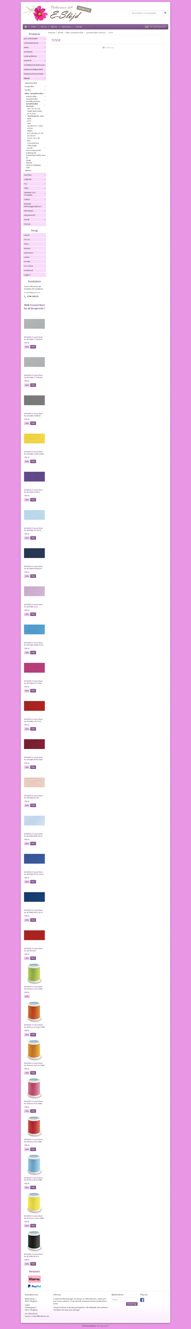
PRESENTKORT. (30, 215)
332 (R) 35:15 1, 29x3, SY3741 (35, 127)
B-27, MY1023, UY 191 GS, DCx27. (35, 134)
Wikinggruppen (103, 1326)
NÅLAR (27, 78)
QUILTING (27, 175)
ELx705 (30, 148)
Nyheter (54, 27)
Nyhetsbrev (66, 27)
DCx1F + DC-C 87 (33, 138)
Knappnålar (29, 86)
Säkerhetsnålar (31, 83)
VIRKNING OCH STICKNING (29, 193)
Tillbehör (28, 170)
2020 (28, 167)
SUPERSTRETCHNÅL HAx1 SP (36, 156)
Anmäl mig (131, 1304)
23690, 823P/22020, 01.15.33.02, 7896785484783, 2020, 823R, (35, 115)
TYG (25, 184)
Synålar (28, 90)
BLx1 (29, 140)
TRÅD (26, 188)
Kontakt (79, 27)
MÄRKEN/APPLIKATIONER (33, 74)
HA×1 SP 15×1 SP (33, 108)
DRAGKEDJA (28, 211)
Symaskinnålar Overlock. (32, 105)
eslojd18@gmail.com (32, 292)
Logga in (27, 275)
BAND (26, 47)
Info (27, 347)
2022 (29, 123)
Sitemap (27, 224)
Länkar (26, 257)
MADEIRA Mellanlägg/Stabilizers (33, 205)
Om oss (44, 27)
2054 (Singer (32, 145)
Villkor (33, 27)
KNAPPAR (27, 60)
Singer (28, 160)
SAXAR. (27, 219)
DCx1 (29, 121)
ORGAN (29, 163)
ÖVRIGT (27, 199)
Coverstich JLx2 (33, 143)
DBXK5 (29, 131)
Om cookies (28, 266)
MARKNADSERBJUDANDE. (33, 69)
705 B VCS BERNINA (33, 165)
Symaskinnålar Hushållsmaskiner (33, 100)
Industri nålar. (31, 96)
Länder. (27, 235)
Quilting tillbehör (30, 56)
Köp (33, 347)
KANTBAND (28, 52)
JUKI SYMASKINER (30, 38)
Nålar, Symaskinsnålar (34, 93)
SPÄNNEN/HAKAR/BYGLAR (34, 65)
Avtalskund (28, 270)
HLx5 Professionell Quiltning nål (33, 151)
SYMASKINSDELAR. (31, 43)
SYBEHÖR (27, 179)
